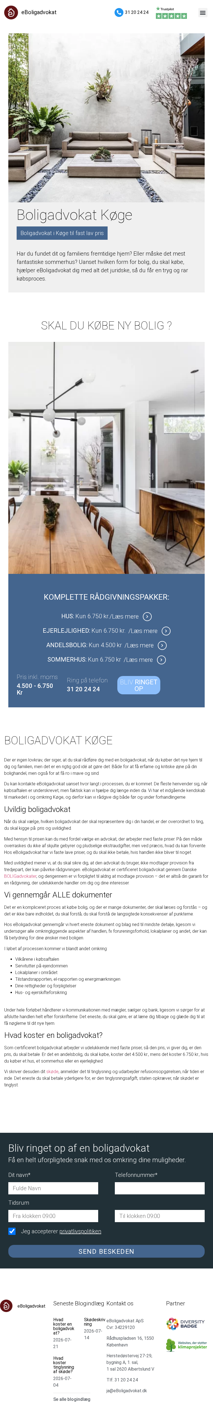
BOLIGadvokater (20, 876)
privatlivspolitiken (80, 1231)
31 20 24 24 (136, 12)
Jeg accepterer (61, 1231)
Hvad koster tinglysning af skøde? (63, 1365)
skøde (52, 1071)
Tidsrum (18, 1203)
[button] (202, 12)
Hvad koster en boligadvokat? (63, 1326)
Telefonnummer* (136, 1175)
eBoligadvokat (39, 12)
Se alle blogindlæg (71, 1399)
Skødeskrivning (94, 1322)
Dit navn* (19, 1175)
